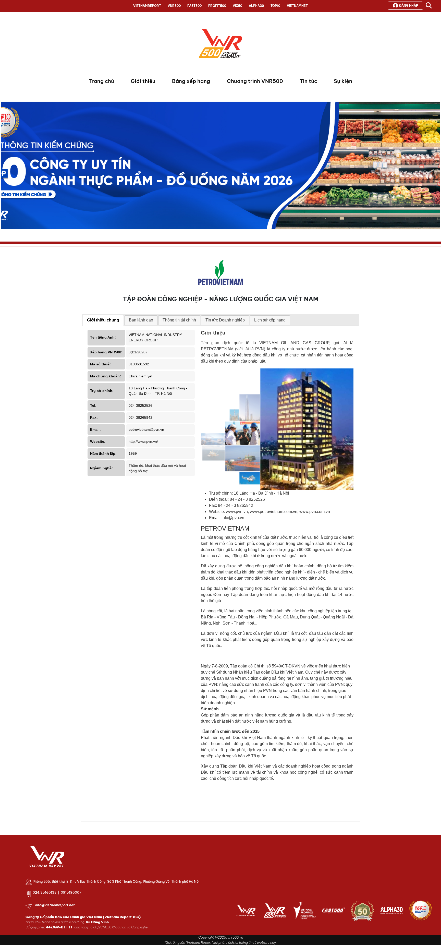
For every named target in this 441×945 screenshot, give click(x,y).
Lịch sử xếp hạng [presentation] (270, 320)
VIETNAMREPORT (147, 6)
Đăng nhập (408, 5)
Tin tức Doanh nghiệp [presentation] (225, 320)
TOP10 (275, 6)
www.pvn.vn (237, 511)
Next (5, 166)
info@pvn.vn (233, 518)
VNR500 (174, 6)
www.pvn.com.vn (314, 511)
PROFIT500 (217, 6)
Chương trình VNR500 (255, 81)
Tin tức (308, 81)
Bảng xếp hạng (191, 81)
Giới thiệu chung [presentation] (103, 320)
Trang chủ (101, 81)
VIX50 (237, 6)
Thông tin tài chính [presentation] (179, 320)
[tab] (103, 320)
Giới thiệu (143, 81)
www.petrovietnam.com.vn (273, 511)
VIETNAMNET (297, 6)
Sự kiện (343, 81)
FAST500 (194, 6)
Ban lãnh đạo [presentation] (141, 320)
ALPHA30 (256, 6)
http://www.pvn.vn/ (143, 441)
